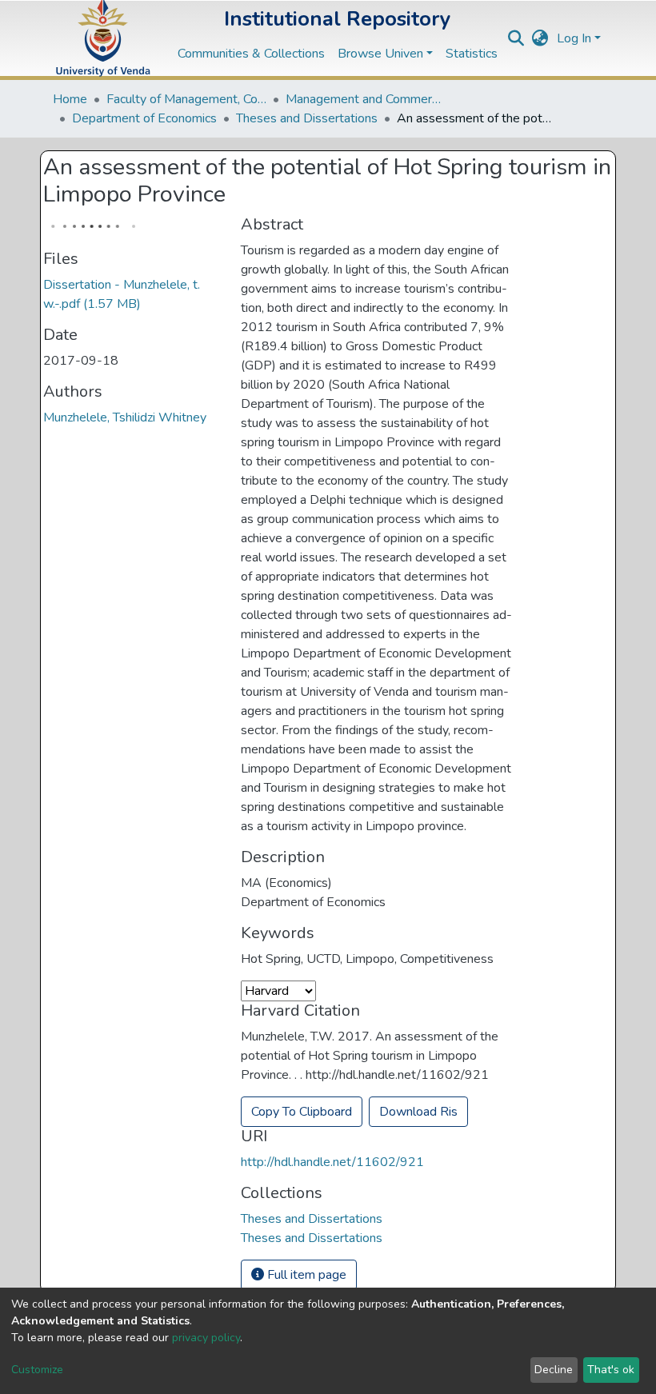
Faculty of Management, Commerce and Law (186, 99)
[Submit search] (516, 38)
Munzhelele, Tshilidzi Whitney (124, 417)
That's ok (610, 1369)
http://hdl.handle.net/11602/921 (332, 1162)
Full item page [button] (305, 1275)
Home (70, 99)
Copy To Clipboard (301, 1111)
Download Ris (418, 1111)
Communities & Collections (251, 53)
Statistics (472, 53)
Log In (574, 38)
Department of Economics (144, 118)
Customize (37, 1369)
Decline (553, 1369)
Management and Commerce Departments (366, 99)
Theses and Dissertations (307, 118)
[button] (540, 38)
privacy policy (206, 1337)
